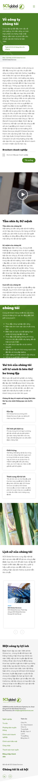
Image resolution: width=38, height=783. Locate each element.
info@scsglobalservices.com (24, 710)
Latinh (23, 734)
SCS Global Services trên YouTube (10, 776)
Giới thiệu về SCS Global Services (16, 58)
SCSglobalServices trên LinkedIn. (4, 776)
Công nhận (6, 745)
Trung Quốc (24, 729)
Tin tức (5, 723)
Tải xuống (29, 160)
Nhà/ (4, 58)
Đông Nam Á (25, 738)
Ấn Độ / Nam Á (26, 731)
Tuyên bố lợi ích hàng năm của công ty (15, 48)
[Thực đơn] (33, 6)
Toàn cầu (24, 719)
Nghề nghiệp (7, 719)
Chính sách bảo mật (10, 741)
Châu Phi (24, 722)
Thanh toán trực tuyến (11, 749)
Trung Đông (24, 736)
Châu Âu (23, 727)
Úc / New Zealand (26, 725)
